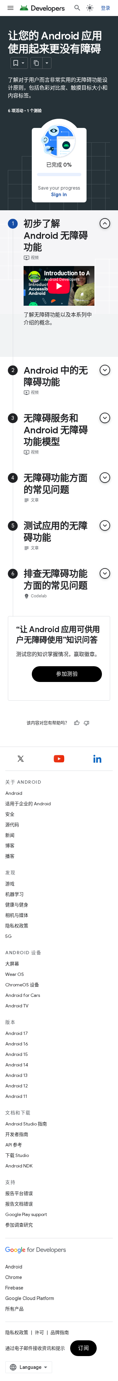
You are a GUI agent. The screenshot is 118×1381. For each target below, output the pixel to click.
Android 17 (16, 1033)
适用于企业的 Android (28, 804)
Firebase (14, 1288)
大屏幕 (12, 964)
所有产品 (14, 1309)
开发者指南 (16, 1134)
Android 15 (16, 1054)
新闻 (9, 835)
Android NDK (18, 1166)
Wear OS (14, 974)
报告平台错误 (19, 1193)
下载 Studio (17, 1155)
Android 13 (16, 1075)
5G (8, 936)
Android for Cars (22, 995)
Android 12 (16, 1086)
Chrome (13, 1277)
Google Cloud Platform (29, 1298)
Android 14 (16, 1065)
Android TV (17, 1006)
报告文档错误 (19, 1204)
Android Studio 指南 (26, 1124)
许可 (39, 1332)
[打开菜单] (10, 8)
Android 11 (16, 1096)
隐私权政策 (16, 926)
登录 (105, 8)
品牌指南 (59, 1332)
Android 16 (16, 1044)
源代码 (12, 825)
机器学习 (14, 894)
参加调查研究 (19, 1225)
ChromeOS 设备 (22, 985)
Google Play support (26, 1214)
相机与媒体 (16, 915)
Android (13, 793)
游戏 (9, 884)
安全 (9, 814)
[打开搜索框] (77, 8)
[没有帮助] (86, 723)
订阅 (83, 1348)
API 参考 (13, 1145)
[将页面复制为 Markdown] (37, 63)
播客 (9, 856)
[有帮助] (77, 723)
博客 (9, 846)
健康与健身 (16, 905)
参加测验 (67, 674)
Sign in (59, 194)
